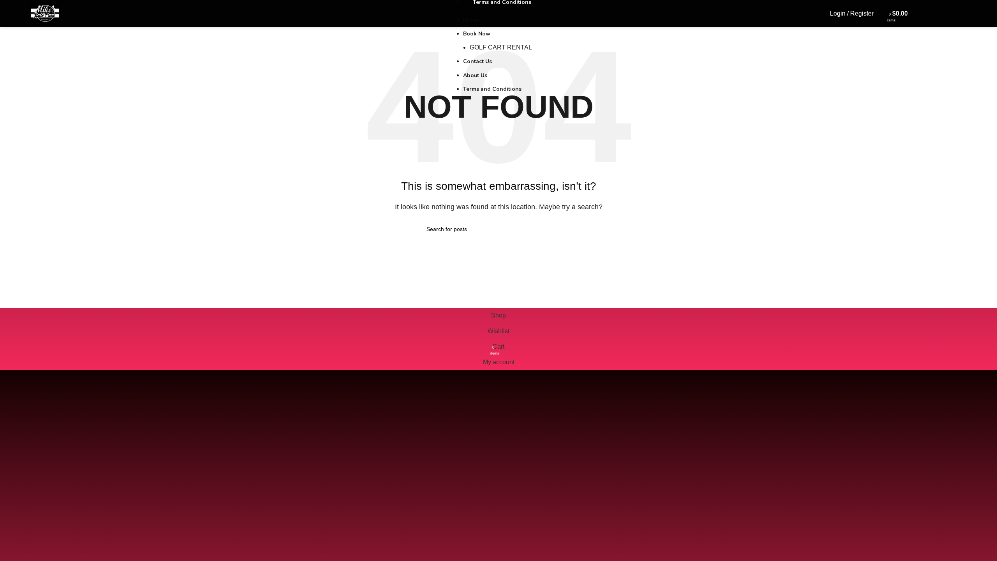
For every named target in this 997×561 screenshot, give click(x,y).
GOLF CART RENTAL (501, 47)
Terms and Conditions (492, 89)
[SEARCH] (567, 229)
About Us (475, 75)
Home (471, 20)
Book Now (476, 33)
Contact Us (477, 61)
